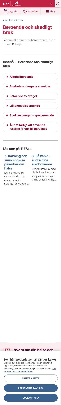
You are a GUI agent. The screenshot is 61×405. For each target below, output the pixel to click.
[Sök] (58, 3)
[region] (30, 377)
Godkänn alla (31, 397)
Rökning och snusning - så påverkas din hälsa (15, 162)
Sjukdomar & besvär (14, 20)
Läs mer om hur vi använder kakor (30, 370)
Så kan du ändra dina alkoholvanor (42, 160)
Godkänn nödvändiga (31, 388)
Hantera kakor (31, 378)
